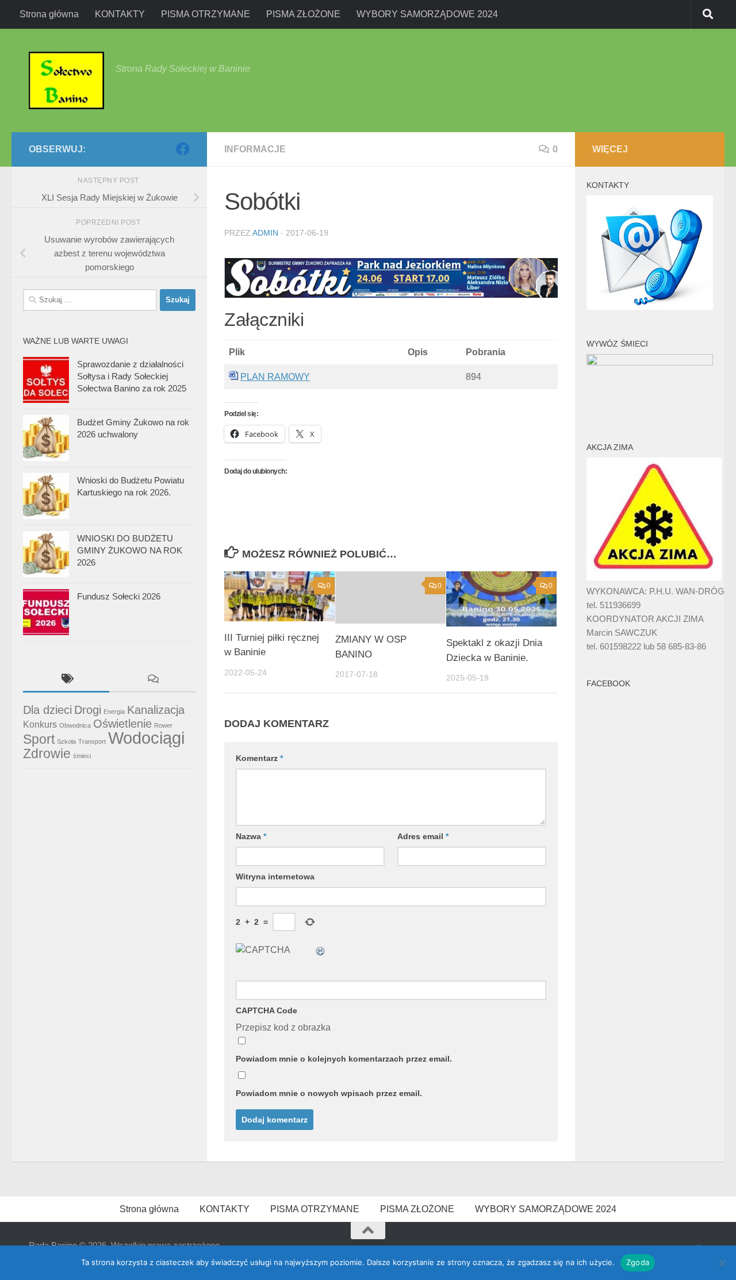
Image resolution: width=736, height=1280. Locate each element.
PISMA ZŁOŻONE (303, 14)
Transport (92, 741)
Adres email (422, 836)
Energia (114, 711)
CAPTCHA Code (266, 1010)
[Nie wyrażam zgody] (721, 1263)
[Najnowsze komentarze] (152, 680)
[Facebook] (183, 149)
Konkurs (40, 724)
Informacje (255, 149)
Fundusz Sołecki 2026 (118, 596)
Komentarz (259, 758)
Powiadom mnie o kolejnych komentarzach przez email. (344, 1058)
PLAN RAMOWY (275, 377)
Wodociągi (146, 737)
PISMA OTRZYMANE (205, 14)
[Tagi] (66, 680)
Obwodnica (75, 725)
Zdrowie (47, 753)
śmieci (82, 755)
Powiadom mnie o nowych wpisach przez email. (329, 1093)
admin (265, 232)
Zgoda (637, 1262)
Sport (39, 739)
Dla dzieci (47, 710)
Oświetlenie (122, 723)
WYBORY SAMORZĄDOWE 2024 (427, 14)
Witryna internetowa (275, 876)
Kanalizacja (156, 710)
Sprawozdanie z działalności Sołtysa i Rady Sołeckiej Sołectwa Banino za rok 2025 (131, 376)
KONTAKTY (120, 14)
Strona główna (49, 14)
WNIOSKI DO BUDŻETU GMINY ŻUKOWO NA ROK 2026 (129, 550)
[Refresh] (321, 950)
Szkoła (66, 741)
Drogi (87, 710)
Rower (163, 725)
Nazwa (251, 836)
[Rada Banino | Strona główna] (66, 80)
